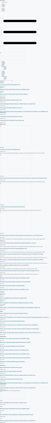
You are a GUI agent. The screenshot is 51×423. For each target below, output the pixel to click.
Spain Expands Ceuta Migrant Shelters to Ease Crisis (11, 107)
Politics (3, 65)
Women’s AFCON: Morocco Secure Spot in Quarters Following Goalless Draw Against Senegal (19, 328)
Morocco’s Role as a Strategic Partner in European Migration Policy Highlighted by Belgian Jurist (20, 307)
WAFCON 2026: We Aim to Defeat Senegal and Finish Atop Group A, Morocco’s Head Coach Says (20, 332)
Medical (3, 73)
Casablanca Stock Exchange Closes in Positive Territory (11, 116)
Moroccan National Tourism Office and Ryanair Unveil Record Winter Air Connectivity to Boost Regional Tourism (23, 178)
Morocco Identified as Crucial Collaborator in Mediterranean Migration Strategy (16, 302)
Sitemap (3, 6)
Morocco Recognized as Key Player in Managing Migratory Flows (13, 248)
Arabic (5, 67)
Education (3, 72)
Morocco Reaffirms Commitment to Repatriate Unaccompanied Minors (14, 265)
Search (1, 80)
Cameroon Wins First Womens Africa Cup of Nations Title (12, 120)
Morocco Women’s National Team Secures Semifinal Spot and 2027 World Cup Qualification (19, 324)
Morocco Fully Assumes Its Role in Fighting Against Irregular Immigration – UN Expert (18, 242)
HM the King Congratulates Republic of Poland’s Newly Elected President (15, 281)
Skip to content (2, 0)
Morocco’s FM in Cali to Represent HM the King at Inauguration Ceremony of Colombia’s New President (21, 254)
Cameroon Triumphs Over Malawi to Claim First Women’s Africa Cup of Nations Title (17, 387)
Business (3, 62)
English (5, 68)
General (3, 61)
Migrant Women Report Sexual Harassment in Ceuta (11, 99)
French (5, 69)
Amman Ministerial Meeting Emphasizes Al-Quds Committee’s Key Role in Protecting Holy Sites (19, 270)
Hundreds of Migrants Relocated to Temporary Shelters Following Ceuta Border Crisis (17, 103)
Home (3, 3)
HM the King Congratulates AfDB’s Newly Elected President (12, 285)
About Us (3, 5)
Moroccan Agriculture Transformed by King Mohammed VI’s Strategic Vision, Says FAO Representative (21, 235)
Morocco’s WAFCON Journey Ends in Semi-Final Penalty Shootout (14, 94)
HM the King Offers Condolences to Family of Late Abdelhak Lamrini (14, 289)
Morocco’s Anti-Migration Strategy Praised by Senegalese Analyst (13, 298)
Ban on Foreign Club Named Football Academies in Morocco (12, 321)
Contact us (3, 4)
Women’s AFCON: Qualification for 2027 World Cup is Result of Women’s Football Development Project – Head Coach (24, 317)
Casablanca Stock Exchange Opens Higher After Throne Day (12, 206)
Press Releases (4, 66)
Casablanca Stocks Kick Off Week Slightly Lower (10, 84)
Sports (3, 64)
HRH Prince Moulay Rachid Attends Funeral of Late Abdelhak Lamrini (14, 89)
